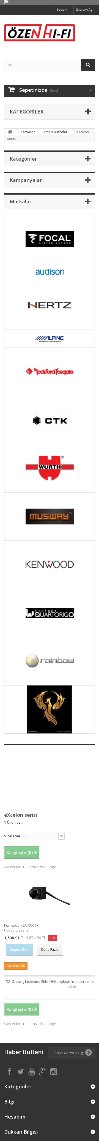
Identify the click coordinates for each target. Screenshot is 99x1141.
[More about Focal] (49, 239)
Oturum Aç (84, 9)
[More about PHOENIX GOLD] (49, 709)
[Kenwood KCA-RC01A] (49, 896)
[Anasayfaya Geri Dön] (10, 132)
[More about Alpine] (49, 338)
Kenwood (28, 132)
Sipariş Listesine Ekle (29, 981)
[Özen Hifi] (49, 32)
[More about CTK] (49, 420)
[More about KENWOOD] (49, 565)
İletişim (62, 9)
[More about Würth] (49, 468)
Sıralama (12, 835)
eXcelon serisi (17, 930)
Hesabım (15, 1116)
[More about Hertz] (49, 305)
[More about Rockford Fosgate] (49, 372)
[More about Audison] (49, 272)
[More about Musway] (49, 516)
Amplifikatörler (55, 132)
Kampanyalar (26, 180)
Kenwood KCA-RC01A (21, 925)
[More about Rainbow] (49, 661)
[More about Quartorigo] (49, 613)
